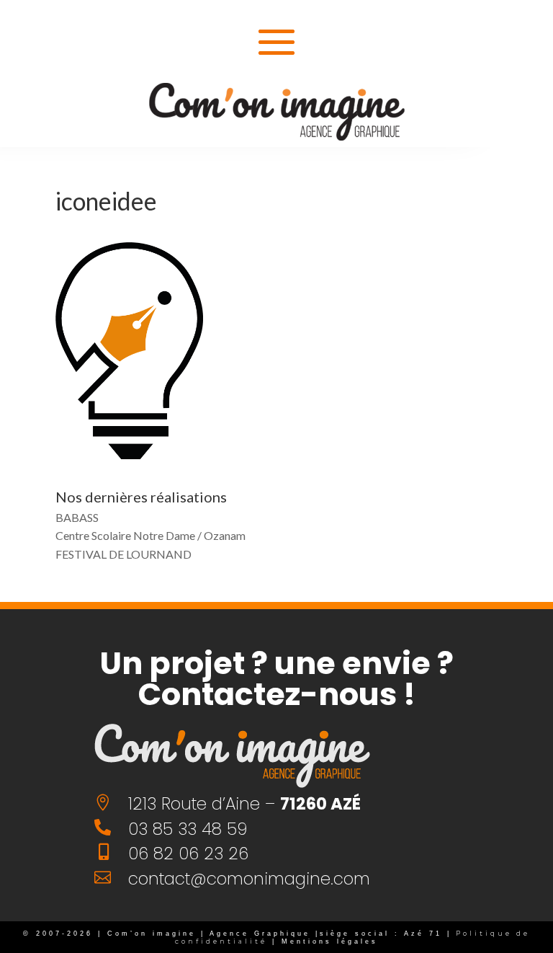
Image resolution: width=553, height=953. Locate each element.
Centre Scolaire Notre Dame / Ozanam (150, 535)
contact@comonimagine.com (249, 878)
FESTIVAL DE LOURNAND (123, 554)
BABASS (77, 517)
